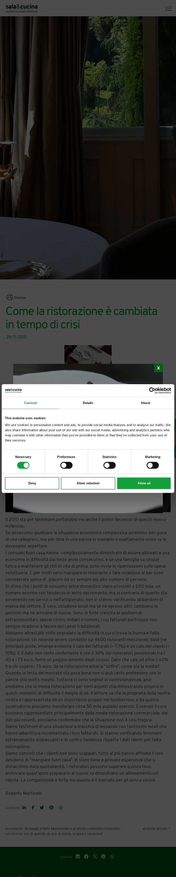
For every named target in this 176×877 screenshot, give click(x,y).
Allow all (144, 483)
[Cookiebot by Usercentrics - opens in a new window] (152, 390)
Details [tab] (88, 403)
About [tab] (145, 403)
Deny (32, 483)
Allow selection (88, 483)
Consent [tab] (30, 403)
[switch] (66, 465)
